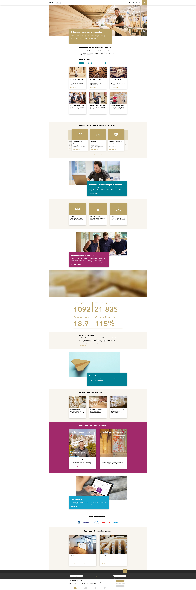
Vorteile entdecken (82, 345)
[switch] (85, 588)
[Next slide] (127, 140)
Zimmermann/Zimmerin (98, 578)
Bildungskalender (97, 576)
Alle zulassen (120, 580)
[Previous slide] (69, 140)
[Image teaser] (98, 20)
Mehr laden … (98, 118)
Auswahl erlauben (120, 583)
